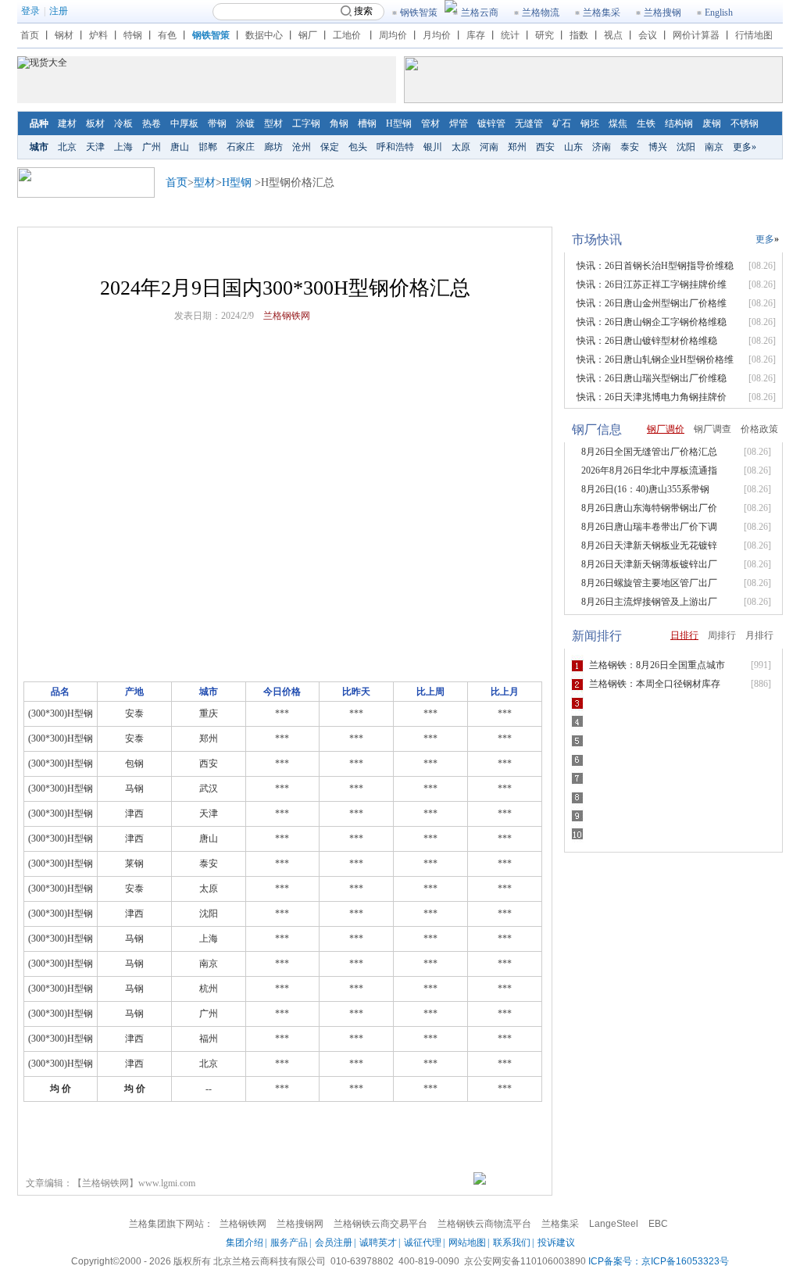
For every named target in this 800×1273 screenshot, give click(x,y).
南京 (714, 146)
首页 (29, 35)
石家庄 (241, 146)
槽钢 (367, 123)
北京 (67, 146)
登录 (30, 10)
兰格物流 (540, 12)
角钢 (339, 123)
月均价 (437, 35)
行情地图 (754, 35)
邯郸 (207, 146)
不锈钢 (744, 123)
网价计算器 (696, 35)
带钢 (217, 123)
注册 (58, 10)
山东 (573, 146)
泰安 (629, 146)
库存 (475, 35)
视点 (613, 35)
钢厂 (307, 35)
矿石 (561, 123)
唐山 (179, 146)
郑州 (517, 146)
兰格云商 (479, 12)
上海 (123, 146)
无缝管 (529, 123)
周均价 (393, 35)
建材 (67, 123)
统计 (510, 35)
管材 (430, 123)
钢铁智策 (419, 12)
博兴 (657, 146)
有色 (167, 35)
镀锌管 (491, 123)
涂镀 (245, 123)
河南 (489, 146)
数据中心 (264, 35)
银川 (432, 146)
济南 (601, 146)
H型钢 (399, 123)
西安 (545, 146)
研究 (544, 35)
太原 (461, 146)
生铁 (646, 123)
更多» (744, 146)
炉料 (98, 35)
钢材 (64, 35)
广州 (151, 146)
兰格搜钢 (662, 12)
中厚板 (184, 123)
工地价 (347, 35)
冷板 (123, 123)
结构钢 (679, 123)
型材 (273, 123)
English (719, 12)
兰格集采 (601, 12)
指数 (579, 35)
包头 (357, 146)
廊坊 (273, 146)
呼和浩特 (395, 146)
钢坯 (589, 123)
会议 (647, 35)
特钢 (132, 35)
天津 (95, 146)
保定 (329, 146)
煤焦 (618, 123)
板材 (95, 123)
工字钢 (306, 123)
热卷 (151, 123)
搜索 (363, 10)
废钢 (711, 123)
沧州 (301, 146)
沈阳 (686, 146)
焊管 (458, 123)
